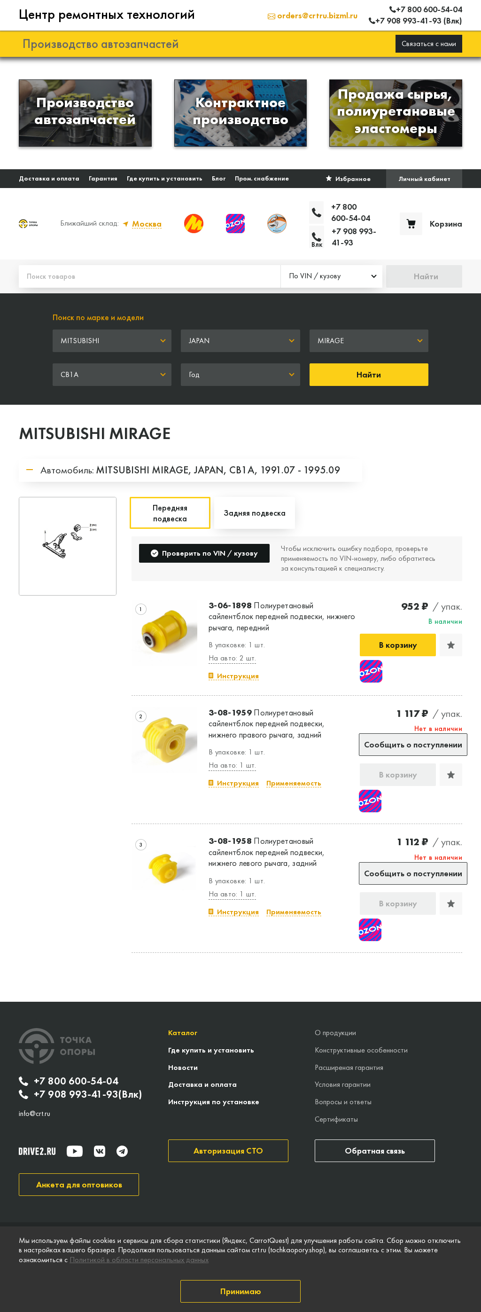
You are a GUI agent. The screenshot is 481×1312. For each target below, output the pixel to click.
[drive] (37, 1151)
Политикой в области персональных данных (139, 1260)
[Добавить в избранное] (451, 645)
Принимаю (240, 1291)
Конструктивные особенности (361, 1050)
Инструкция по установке (213, 1102)
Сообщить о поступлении (413, 744)
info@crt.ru (34, 1113)
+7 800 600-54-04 (76, 1081)
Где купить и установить (164, 178)
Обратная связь (375, 1150)
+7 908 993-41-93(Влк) (88, 1094)
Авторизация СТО (228, 1150)
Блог (218, 178)
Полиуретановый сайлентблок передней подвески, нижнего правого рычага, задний (267, 723)
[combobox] (331, 276)
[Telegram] (122, 1151)
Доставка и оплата (49, 178)
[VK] (99, 1151)
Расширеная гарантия (349, 1067)
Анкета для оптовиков (79, 1184)
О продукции (335, 1032)
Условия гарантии (343, 1084)
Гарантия (103, 178)
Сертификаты (336, 1119)
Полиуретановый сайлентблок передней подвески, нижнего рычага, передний (282, 616)
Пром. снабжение (262, 178)
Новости (183, 1067)
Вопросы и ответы (343, 1102)
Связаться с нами (429, 43)
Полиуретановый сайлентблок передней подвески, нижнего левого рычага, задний (267, 851)
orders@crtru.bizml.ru (316, 15)
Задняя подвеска (255, 512)
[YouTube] (75, 1151)
